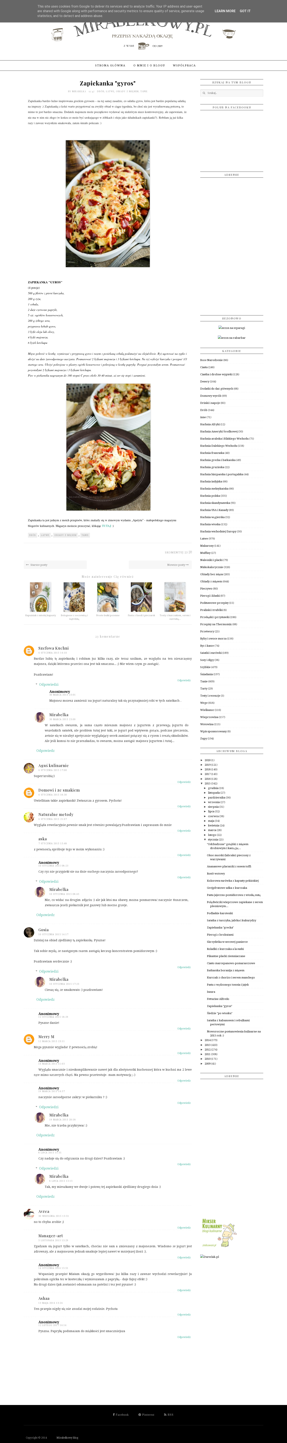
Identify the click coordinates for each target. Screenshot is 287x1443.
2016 (208, 778)
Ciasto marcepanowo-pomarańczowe (231, 963)
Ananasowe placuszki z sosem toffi (229, 866)
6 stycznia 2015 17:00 (52, 770)
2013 (208, 1044)
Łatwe (110, 91)
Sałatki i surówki (211, 652)
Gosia (43, 929)
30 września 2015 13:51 (53, 1216)
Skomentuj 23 (176, 552)
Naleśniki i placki (211, 560)
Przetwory (207, 631)
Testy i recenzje (210, 695)
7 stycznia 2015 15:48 (52, 843)
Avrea (43, 1211)
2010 (208, 1058)
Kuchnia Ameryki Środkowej (219, 431)
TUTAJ (106, 526)
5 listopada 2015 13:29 (53, 1240)
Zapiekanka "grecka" (220, 927)
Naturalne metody (56, 814)
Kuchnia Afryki (210, 424)
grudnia (213, 788)
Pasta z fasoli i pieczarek (141, 615)
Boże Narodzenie (211, 360)
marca (212, 830)
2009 (208, 1063)
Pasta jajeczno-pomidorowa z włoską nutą (234, 895)
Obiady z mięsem (127, 91)
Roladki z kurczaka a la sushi (225, 949)
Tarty (203, 688)
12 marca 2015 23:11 (51, 1041)
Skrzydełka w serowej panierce (227, 941)
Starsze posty (38, 564)
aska (42, 838)
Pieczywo (206, 588)
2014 (208, 1040)
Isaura (211, 991)
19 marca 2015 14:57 (51, 1091)
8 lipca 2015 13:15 (61, 1181)
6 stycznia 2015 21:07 (52, 819)
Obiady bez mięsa (211, 574)
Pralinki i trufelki (211, 610)
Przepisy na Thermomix (216, 624)
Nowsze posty (176, 564)
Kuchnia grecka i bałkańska (218, 460)
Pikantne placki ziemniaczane (226, 956)
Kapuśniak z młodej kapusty (40, 615)
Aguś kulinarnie (53, 765)
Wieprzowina (209, 717)
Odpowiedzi (48, 684)
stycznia (213, 839)
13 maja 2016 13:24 (50, 1303)
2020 (208, 760)
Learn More (225, 11)
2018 (208, 769)
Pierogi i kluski (210, 595)
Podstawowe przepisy (214, 602)
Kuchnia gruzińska (212, 467)
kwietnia (214, 825)
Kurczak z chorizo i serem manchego (231, 977)
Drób (100, 91)
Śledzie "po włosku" (219, 1013)
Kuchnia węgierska (212, 517)
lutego (212, 834)
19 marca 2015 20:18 (62, 1120)
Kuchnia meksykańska (214, 488)
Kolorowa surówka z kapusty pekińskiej (233, 880)
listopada (214, 792)
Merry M (46, 1036)
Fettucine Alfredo (218, 999)
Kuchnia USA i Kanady (214, 510)
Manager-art (50, 1235)
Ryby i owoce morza (213, 638)
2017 (208, 774)
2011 (208, 1054)
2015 (208, 783)
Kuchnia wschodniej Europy (218, 531)
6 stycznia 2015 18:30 (52, 795)
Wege (204, 702)
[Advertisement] (231, 245)
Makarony (207, 545)
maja (211, 820)
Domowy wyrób (210, 395)
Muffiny (205, 552)
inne (203, 417)
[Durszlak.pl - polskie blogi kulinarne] (209, 1256)
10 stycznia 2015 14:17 (53, 934)
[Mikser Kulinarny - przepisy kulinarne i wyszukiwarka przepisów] (219, 1247)
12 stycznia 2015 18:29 (53, 1017)
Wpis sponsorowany (213, 731)
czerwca (213, 816)
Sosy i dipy (207, 660)
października (217, 797)
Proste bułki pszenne (108, 615)
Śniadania (206, 674)
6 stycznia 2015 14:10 (52, 653)
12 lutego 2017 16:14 (52, 1325)
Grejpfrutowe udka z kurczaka (227, 887)
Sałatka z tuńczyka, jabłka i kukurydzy (231, 920)
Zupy (203, 738)
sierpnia (213, 806)
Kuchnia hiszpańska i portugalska (221, 474)
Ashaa (44, 1298)
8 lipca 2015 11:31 (50, 1153)
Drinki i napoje (210, 402)
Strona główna (110, 65)
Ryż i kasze (207, 645)
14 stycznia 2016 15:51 (53, 1268)
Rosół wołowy (216, 873)
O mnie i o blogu (149, 65)
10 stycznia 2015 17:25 (64, 984)
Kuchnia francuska (212, 452)
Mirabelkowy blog (63, 1437)
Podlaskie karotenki (220, 913)
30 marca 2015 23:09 (62, 719)
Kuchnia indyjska (211, 481)
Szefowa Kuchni (53, 648)
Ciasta (204, 367)
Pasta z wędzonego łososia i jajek (228, 984)
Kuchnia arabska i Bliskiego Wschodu (224, 438)
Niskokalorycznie (211, 567)
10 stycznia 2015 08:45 (64, 894)
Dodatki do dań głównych (216, 388)
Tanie (143, 91)
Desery (204, 381)
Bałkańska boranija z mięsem (225, 970)
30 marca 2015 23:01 (62, 695)
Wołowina (206, 724)
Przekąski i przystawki (214, 617)
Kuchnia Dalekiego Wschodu (218, 445)
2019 (208, 764)
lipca (211, 811)
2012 (208, 1049)
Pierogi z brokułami (220, 934)
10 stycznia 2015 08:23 (53, 866)
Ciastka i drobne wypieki (216, 374)
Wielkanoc (207, 710)
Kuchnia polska (210, 495)
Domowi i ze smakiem (59, 790)
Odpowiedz (184, 680)
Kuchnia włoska (210, 524)
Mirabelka (79, 91)
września (214, 802)
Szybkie (205, 667)
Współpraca (184, 65)
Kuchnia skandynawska (215, 502)
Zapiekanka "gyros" (219, 1006)
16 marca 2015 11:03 (51, 1064)
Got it (245, 11)
